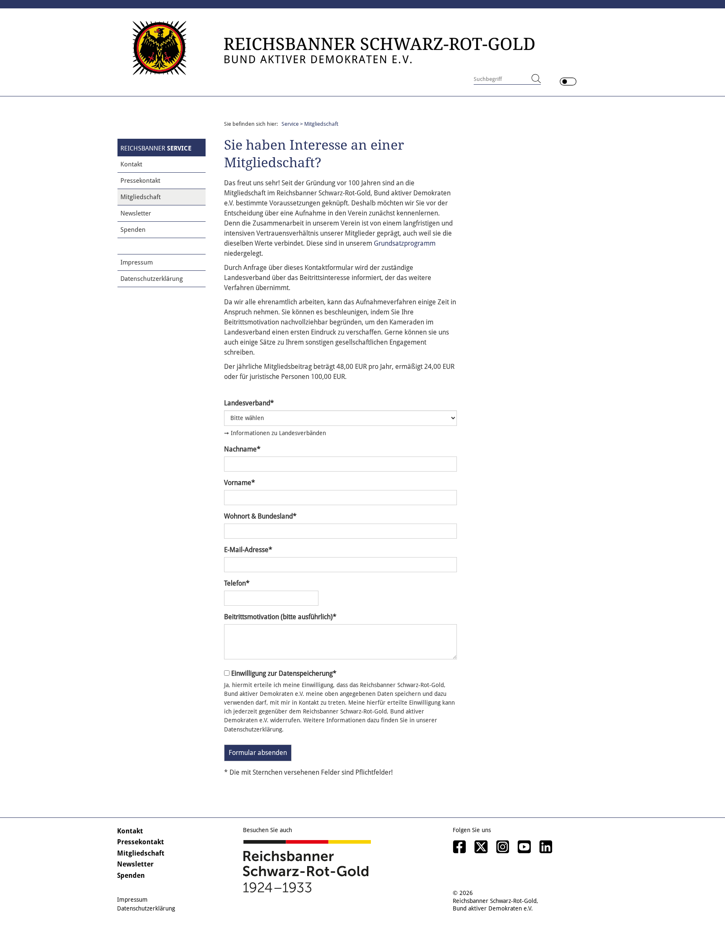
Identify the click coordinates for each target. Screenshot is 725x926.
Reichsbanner (155, 148)
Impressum (136, 262)
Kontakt (131, 164)
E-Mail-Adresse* (248, 550)
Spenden (133, 229)
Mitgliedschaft (140, 197)
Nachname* (242, 449)
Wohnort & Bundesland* (260, 516)
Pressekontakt (140, 180)
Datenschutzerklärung (151, 279)
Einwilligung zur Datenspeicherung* (283, 673)
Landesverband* (249, 403)
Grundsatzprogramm (405, 243)
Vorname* (239, 483)
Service (290, 124)
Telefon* (237, 583)
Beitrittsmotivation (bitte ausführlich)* (280, 617)
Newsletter (135, 213)
